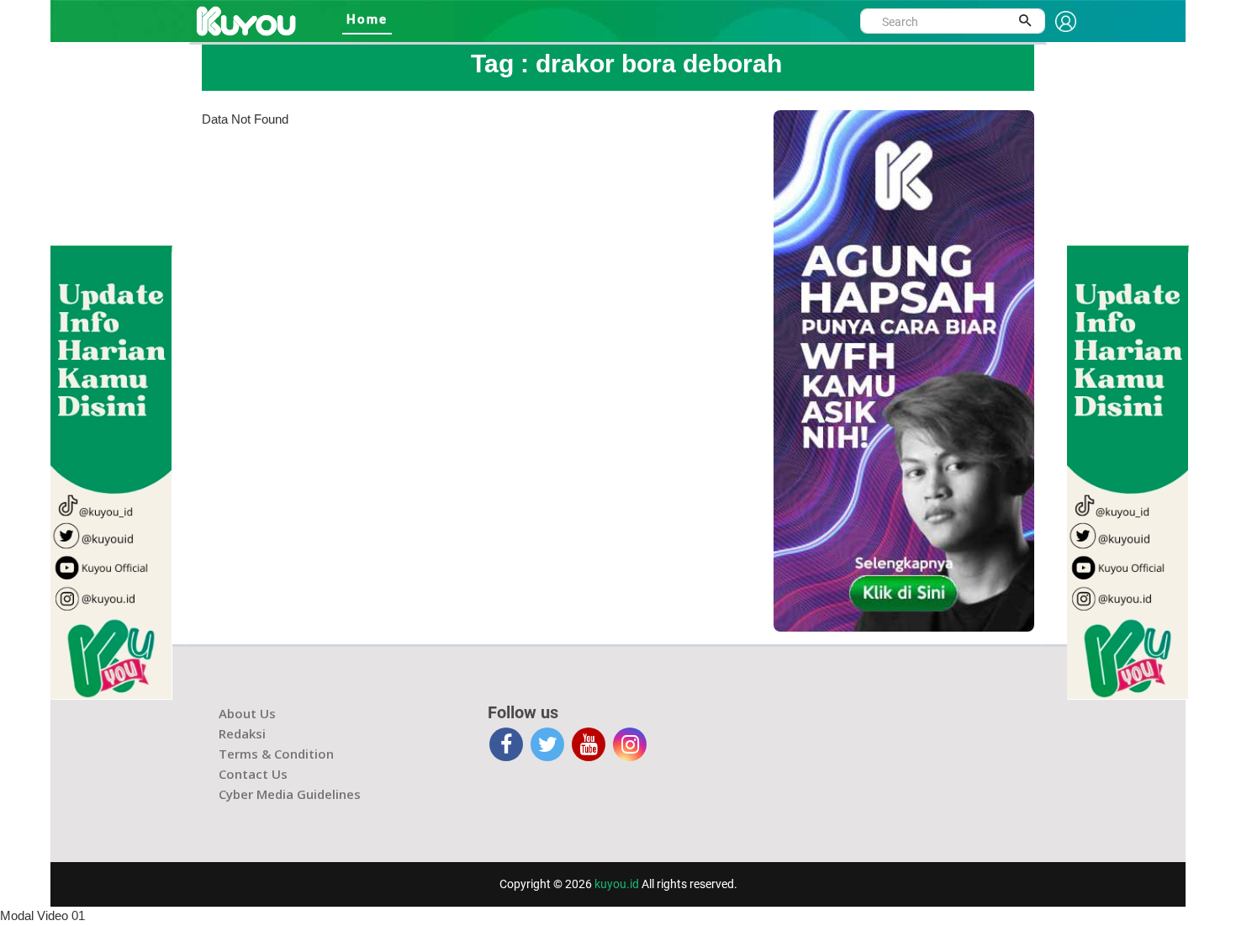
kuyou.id (616, 884)
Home (367, 19)
